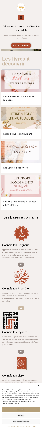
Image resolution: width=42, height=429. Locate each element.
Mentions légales (31, 426)
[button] (39, 386)
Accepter (21, 409)
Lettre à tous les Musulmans (17, 134)
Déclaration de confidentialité (16, 426)
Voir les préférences (21, 421)
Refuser (21, 415)
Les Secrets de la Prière (15, 167)
